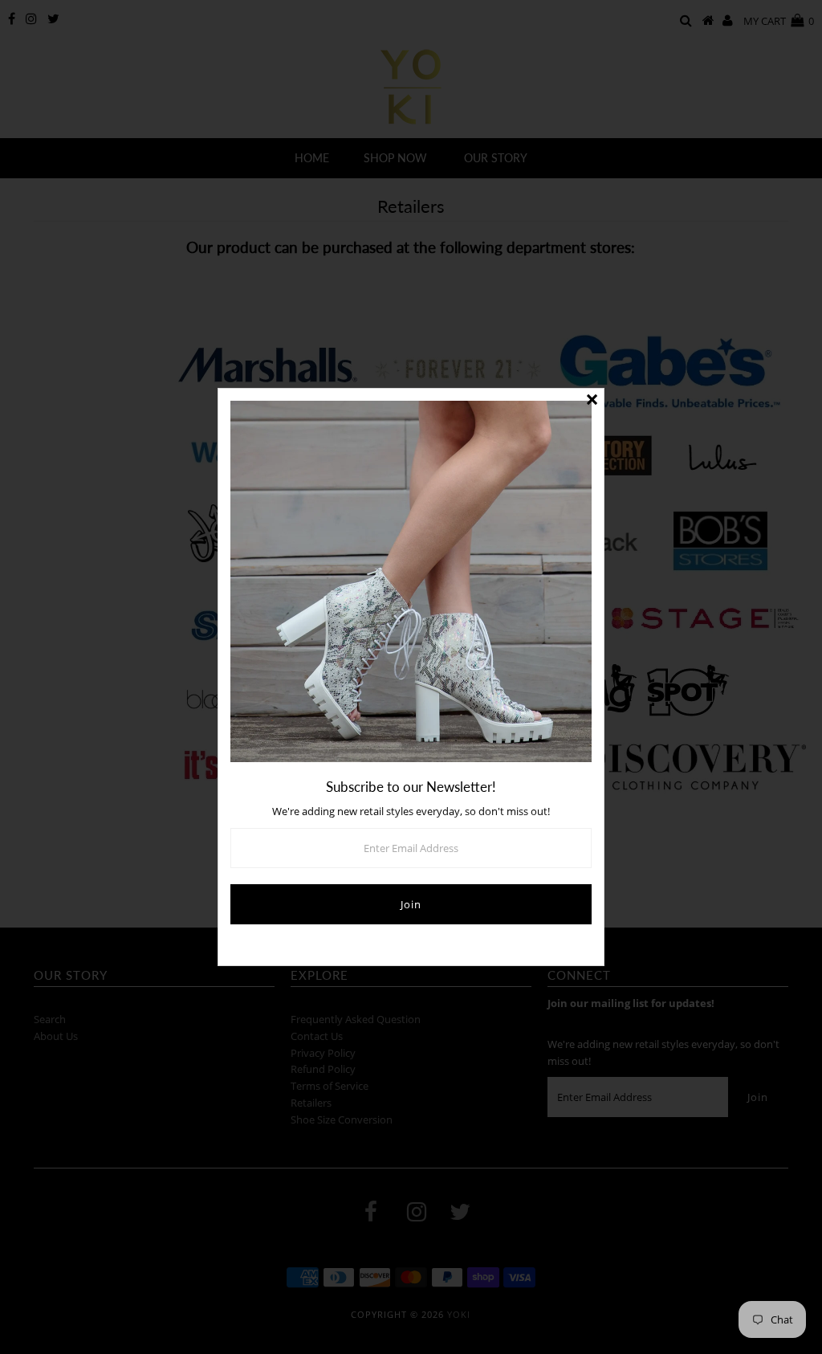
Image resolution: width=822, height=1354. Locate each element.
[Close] (592, 401)
